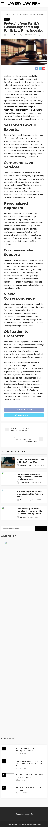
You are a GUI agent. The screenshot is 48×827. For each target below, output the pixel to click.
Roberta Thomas (13, 35)
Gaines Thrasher (26, 465)
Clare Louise (24, 483)
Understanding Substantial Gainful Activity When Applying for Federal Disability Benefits (30, 511)
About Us (29, 814)
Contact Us (20, 814)
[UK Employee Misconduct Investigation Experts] (8, 751)
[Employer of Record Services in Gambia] (8, 790)
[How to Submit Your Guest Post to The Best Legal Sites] (8, 777)
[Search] (44, 3)
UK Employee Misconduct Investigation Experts (26, 749)
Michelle (23, 517)
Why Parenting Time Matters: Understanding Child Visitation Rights (30, 493)
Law (6, 19)
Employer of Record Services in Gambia (28, 788)
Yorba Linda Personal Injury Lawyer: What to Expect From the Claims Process (29, 476)
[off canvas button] (2, 3)
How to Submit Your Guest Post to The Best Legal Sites (30, 460)
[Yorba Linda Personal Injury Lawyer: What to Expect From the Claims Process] (8, 764)
